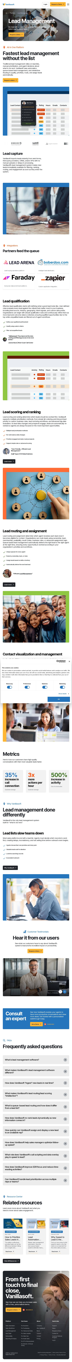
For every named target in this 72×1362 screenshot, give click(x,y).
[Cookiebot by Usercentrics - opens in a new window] (58, 661)
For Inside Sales (25, 1338)
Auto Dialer (8, 1333)
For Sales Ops (25, 1336)
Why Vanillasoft (41, 1328)
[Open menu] (68, 4)
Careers (39, 1333)
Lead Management (25, 574)
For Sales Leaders (26, 1333)
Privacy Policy (43, 1354)
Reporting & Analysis (11, 1338)
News (38, 1331)
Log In (53, 1340)
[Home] (6, 13)
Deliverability (9, 1336)
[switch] (27, 687)
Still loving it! (13, 336)
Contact (39, 1336)
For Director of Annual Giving (27, 1344)
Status (53, 1328)
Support (54, 1325)
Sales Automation (10, 1325)
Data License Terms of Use (59, 1352)
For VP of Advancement (27, 1341)
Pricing (38, 1338)
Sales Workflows (10, 1328)
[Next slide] (64, 991)
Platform (12, 13)
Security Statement (61, 1354)
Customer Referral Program (57, 1336)
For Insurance (24, 1325)
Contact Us (55, 1333)
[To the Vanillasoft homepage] (8, 4)
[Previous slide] (60, 991)
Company (39, 1325)
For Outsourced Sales (27, 1331)
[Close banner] (69, 661)
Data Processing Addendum (44, 1352)
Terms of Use (51, 1354)
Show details (63, 693)
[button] (36, 1060)
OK (59, 699)
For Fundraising (25, 1328)
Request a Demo (56, 1331)
